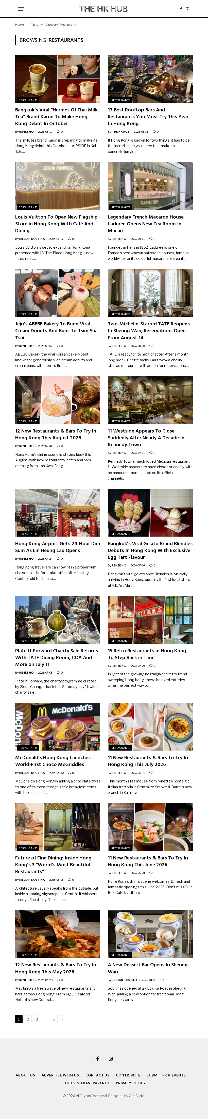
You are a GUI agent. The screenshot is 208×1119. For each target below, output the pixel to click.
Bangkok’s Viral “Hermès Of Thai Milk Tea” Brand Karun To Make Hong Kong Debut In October (56, 117)
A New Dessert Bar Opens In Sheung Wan (148, 968)
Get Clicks (137, 1096)
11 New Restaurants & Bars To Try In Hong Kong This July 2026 (148, 761)
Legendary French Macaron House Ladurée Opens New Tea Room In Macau (146, 224)
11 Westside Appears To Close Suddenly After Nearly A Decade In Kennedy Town (146, 438)
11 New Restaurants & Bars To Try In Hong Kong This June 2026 (148, 862)
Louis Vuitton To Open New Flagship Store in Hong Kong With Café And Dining (56, 224)
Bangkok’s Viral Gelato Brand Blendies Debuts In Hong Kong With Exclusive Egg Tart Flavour (150, 551)
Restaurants (28, 100)
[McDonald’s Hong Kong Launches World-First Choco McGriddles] (57, 727)
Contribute (128, 1075)
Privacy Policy (131, 1083)
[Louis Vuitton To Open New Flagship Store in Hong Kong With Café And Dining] (57, 186)
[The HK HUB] (104, 9)
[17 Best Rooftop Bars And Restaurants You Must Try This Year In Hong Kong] (150, 79)
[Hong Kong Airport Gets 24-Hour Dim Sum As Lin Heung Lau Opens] (57, 512)
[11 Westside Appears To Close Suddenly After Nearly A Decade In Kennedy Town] (150, 400)
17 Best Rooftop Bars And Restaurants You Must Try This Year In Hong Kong (148, 117)
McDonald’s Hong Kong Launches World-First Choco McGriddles (53, 761)
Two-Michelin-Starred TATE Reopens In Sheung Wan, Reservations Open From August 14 (149, 331)
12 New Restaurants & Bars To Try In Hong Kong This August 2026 (55, 435)
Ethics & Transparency (86, 1083)
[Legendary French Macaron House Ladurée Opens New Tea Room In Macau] (150, 186)
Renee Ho (26, 131)
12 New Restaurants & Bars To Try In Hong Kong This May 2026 (55, 968)
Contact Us (97, 1075)
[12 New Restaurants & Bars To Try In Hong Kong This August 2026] (57, 400)
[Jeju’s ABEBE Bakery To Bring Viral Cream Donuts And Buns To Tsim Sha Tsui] (57, 293)
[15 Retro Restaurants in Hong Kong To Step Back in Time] (150, 619)
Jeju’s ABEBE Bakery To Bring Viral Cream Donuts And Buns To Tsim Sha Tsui (56, 331)
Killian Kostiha (32, 238)
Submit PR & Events (166, 1075)
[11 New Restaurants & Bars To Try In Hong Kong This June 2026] (150, 827)
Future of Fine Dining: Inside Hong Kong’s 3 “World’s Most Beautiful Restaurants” (53, 865)
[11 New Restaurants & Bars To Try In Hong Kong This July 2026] (150, 727)
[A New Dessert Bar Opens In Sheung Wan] (150, 934)
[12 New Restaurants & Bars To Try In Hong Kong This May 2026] (57, 934)
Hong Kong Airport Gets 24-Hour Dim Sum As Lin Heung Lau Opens (57, 547)
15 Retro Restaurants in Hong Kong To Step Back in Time (147, 654)
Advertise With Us (60, 1075)
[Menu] (21, 9)
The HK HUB (121, 131)
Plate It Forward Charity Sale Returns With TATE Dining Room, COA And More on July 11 (56, 658)
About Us (25, 1075)
